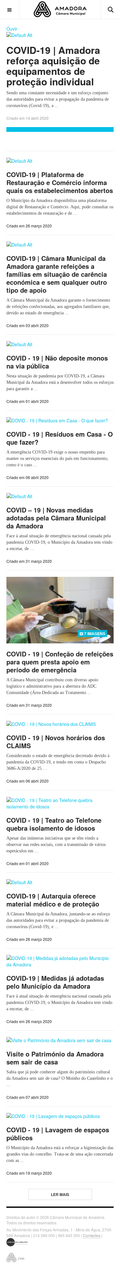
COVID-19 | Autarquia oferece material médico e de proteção (52, 899)
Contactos (91, 1235)
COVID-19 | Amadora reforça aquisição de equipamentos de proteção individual (53, 65)
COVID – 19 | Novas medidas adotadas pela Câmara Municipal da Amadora (56, 517)
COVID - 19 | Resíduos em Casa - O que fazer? (59, 438)
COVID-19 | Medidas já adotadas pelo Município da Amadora (55, 982)
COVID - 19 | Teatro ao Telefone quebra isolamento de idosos (53, 824)
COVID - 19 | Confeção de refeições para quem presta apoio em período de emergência (59, 661)
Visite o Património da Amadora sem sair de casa (55, 1057)
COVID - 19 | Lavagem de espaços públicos (57, 1133)
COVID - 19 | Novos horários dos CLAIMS (55, 741)
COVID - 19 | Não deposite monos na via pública (57, 361)
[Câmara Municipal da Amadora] (60, 9)
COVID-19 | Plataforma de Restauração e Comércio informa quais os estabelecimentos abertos (59, 182)
